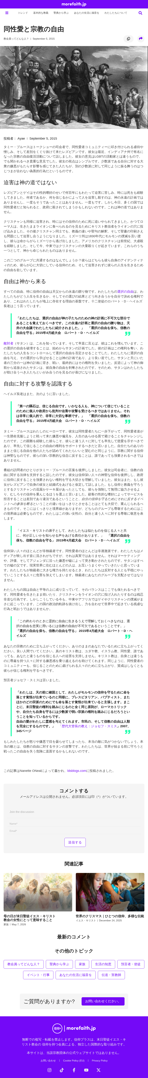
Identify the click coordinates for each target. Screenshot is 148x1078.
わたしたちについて (116, 12)
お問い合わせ (48, 1060)
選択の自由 (125, 291)
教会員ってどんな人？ (16, 38)
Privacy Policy (100, 1060)
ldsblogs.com (76, 771)
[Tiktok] (61, 1070)
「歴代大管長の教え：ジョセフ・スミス (87, 726)
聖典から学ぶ (61, 12)
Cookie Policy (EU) (73, 1060)
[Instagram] (49, 1070)
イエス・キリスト (86, 920)
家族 (6, 924)
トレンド (23, 12)
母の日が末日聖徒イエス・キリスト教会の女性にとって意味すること (30, 918)
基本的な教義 (40, 12)
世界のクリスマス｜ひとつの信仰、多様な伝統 (110, 916)
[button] (7, 13)
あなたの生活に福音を (86, 12)
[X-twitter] (98, 1070)
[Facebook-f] (74, 1070)
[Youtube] (86, 1070)
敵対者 (8, 343)
